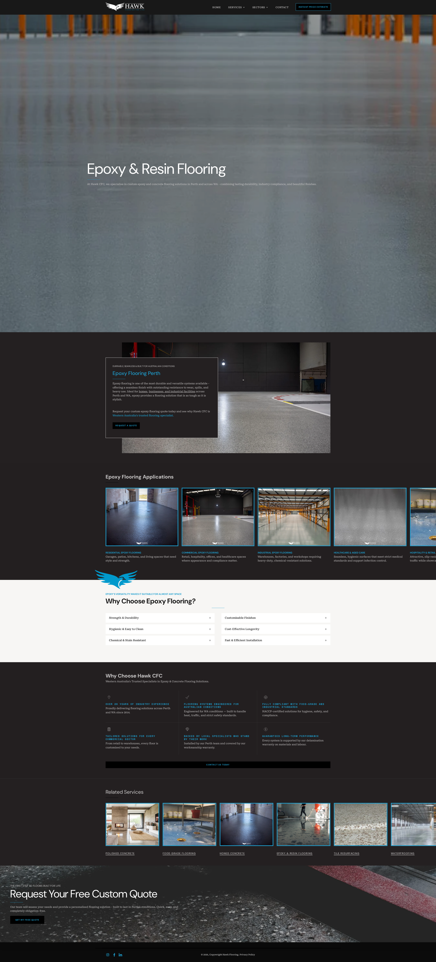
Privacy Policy (247, 954)
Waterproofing (403, 853)
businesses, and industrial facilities (172, 391)
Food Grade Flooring (179, 853)
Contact (282, 7)
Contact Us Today (218, 764)
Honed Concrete (232, 853)
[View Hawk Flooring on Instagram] (108, 955)
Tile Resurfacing (346, 853)
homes (143, 391)
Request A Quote (126, 425)
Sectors (258, 7)
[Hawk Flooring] (125, 7)
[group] (218, 525)
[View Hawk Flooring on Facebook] (114, 955)
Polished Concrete (120, 853)
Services (235, 7)
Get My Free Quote (27, 920)
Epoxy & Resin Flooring (295, 853)
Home (216, 7)
